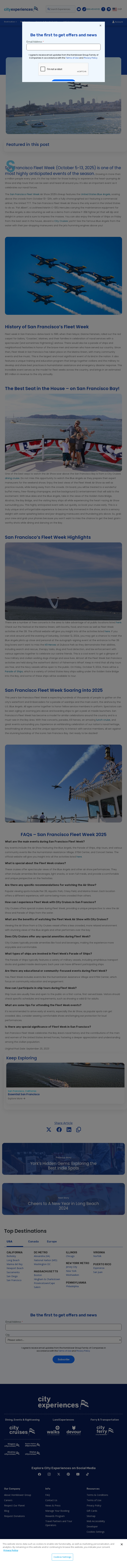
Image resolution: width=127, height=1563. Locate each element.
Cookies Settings (62, 1556)
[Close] (121, 1544)
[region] (63, 1551)
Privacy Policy (10, 1550)
